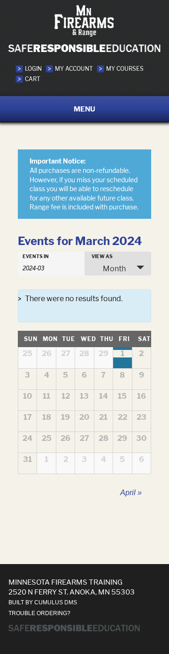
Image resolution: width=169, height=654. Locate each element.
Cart (32, 78)
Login (33, 68)
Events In (36, 256)
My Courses (125, 68)
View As (102, 256)
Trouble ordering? (39, 613)
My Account (74, 68)
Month (114, 268)
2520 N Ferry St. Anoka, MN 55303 (71, 591)
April (131, 493)
